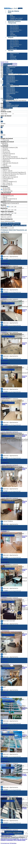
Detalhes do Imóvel (7, 142)
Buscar (3, 224)
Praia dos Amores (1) (9, 153)
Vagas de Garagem (7, 211)
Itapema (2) (6, 160)
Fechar (17, 224)
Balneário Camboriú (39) (10, 147)
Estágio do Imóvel (7, 138)
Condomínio (5, 167)
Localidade (4, 146)
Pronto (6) (6, 140)
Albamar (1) (6, 169)
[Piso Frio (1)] (12, 144)
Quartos (3, 205)
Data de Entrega (6, 214)
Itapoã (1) (5, 180)
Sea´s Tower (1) (7, 183)
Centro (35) (6, 150)
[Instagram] (3, 4)
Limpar (10, 224)
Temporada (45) (7, 191)
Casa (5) (5, 197)
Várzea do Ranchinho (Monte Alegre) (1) (15, 158)
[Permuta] (6, 110)
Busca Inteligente (7, 219)
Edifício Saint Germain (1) (10, 177)
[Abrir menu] (0, 62)
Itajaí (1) (5, 164)
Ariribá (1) (5, 149)
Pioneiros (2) (6, 152)
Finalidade (4, 186)
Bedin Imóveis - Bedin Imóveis (13, 8)
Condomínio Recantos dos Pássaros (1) (14, 174)
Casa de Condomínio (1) (10, 199)
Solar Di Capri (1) (7, 184)
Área (2, 125)
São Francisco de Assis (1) (10, 157)
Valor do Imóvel (6, 116)
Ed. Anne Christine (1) (9, 175)
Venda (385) (6, 188)
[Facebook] (3, 2)
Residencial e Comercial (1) (11, 203)
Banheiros (4, 208)
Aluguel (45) (6, 189)
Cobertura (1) (7, 200)
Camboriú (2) (7, 155)
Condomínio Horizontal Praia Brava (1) (14, 172)
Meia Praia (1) (6, 161)
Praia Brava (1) (7, 166)
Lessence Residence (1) (10, 181)
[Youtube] (3, 6)
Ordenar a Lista (6, 111)
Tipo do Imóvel (6, 192)
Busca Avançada (6, 225)
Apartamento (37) (8, 196)
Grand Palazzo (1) (8, 178)
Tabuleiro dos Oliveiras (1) (10, 163)
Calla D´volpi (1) (7, 171)
